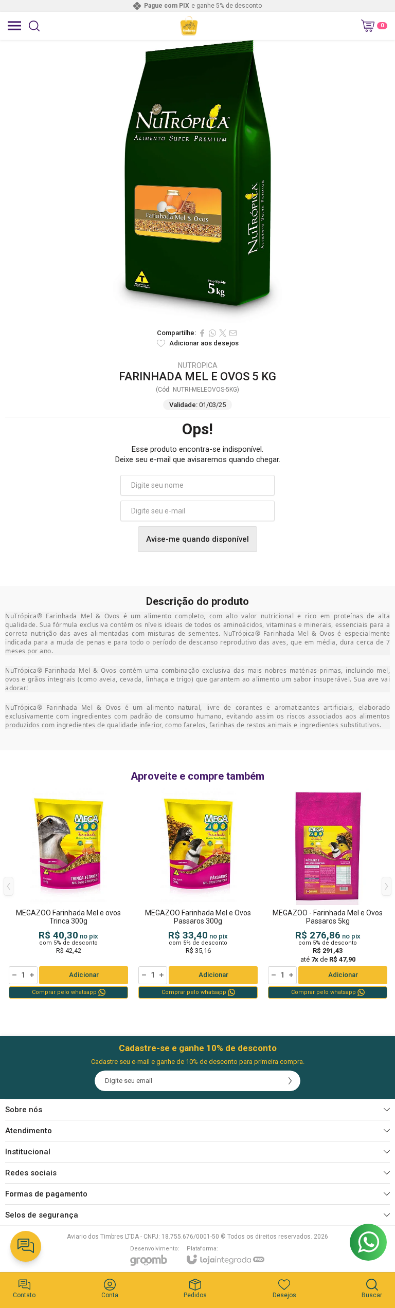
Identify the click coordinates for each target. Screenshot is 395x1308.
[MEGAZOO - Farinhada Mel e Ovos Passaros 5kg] (327, 894)
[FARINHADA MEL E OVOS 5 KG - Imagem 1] (197, 181)
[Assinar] (290, 1081)
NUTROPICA (198, 365)
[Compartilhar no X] (222, 333)
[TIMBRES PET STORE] (189, 25)
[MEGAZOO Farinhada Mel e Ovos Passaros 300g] (198, 894)
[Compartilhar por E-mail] (233, 333)
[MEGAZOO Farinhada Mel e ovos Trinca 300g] (68, 894)
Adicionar (84, 975)
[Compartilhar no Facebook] (202, 333)
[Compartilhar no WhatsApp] (212, 333)
